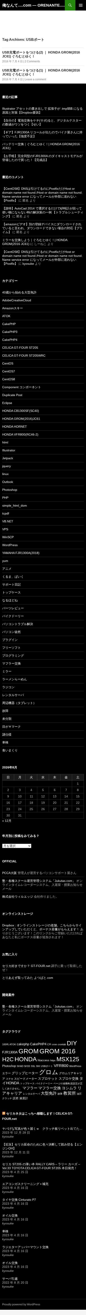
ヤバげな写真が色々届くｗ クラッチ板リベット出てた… (42, 1128)
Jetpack (7, 458)
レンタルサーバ (13, 695)
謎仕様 (6, 734)
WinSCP (8, 537)
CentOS (7, 363)
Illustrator (8, 450)
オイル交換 (10, 1215)
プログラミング (13, 655)
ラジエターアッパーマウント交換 (25, 1247)
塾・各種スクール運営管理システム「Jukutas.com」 (38, 881)
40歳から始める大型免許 (19, 292)
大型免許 (49, 1093)
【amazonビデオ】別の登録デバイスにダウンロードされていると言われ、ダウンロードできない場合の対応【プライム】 (42, 228)
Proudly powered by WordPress (21, 1304)
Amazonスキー (12, 308)
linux (5, 474)
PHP (5, 497)
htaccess (43, 1060)
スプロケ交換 (69, 1078)
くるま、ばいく (13, 576)
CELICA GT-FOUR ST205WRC (23, 355)
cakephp (23, 1044)
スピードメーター (25, 1078)
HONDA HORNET (14, 426)
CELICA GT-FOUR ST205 (20, 347)
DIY (72, 1043)
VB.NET (7, 521)
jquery (6, 466)
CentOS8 (8, 379)
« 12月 (6, 820)
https (53, 1060)
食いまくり (10, 750)
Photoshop (9, 489)
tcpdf (5, 513)
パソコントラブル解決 (17, 624)
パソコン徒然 (11, 632)
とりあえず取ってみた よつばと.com (27, 977)
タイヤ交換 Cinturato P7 (19, 1199)
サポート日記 (11, 584)
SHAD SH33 (23, 1066)
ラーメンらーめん (14, 679)
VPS (5, 529)
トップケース (11, 592)
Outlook (7, 482)
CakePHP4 (9, 339)
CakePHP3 (9, 332)
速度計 (23, 1098)
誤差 (16, 1098)
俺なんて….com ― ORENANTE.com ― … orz (33, 5)
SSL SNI (35, 1066)
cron (54, 1044)
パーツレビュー (13, 608)
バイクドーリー (13, 616)
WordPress (10, 545)
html (5, 442)
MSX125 (67, 1059)
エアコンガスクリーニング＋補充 (25, 1184)
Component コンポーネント (21, 387)
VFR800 (61, 1065)
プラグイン (10, 639)
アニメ (6, 568)
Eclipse (7, 403)
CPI (49, 1044)
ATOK (6, 316)
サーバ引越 (10, 1278)
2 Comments (32, 61)
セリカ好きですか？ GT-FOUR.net (26, 966)
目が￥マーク (11, 726)
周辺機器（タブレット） (19, 703)
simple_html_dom (14, 505)
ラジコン (8, 687)
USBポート (47, 1066)
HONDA (26, 1059)
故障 (5, 711)
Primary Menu (80, 5)
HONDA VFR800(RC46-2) (20, 434)
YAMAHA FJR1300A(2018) (20, 553)
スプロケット (48, 1078)
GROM (29, 1051)
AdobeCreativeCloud (16, 300)
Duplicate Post (12, 395)
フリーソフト (11, 647)
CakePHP (9, 324)
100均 (5, 1044)
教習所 (69, 1093)
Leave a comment (35, 79)
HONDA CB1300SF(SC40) (20, 411)
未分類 (6, 718)
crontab (62, 1044)
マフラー (29, 1088)
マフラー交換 (11, 663)
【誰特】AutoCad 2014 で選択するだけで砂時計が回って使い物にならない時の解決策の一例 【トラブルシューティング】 (42, 212)
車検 (5, 742)
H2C (8, 1059)
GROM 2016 (57, 1051)
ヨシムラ (69, 1088)
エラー (6, 1073)
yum (5, 561)
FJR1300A (10, 1052)
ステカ (9, 1078)
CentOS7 (8, 371)
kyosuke (28, 263)
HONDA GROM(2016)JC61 (21, 418)
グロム (48, 1072)
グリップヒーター (25, 1073)
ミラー (6, 671)
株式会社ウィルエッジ (17, 896)
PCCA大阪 (9, 873)
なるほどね (10, 600)
